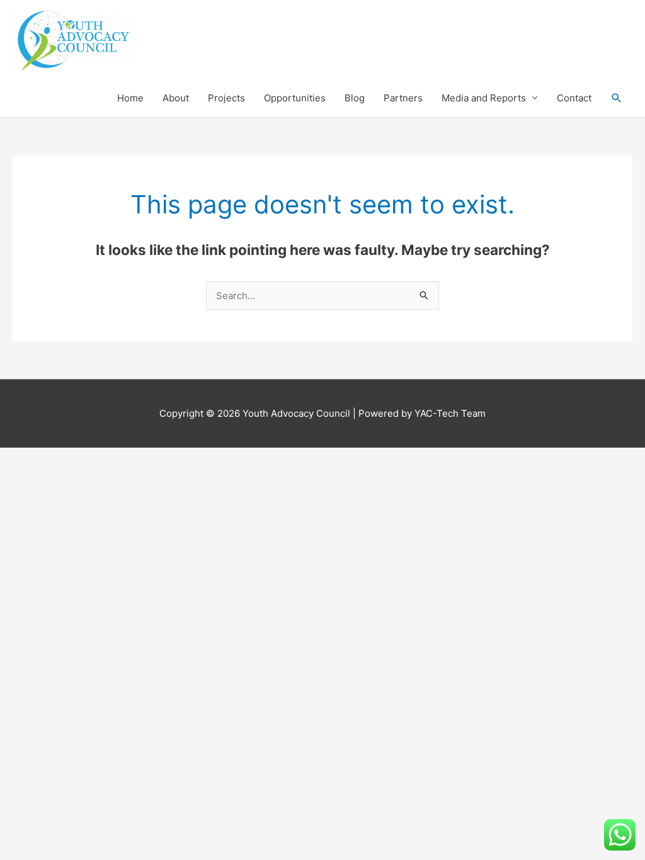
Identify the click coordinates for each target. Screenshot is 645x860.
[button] (616, 98)
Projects (226, 98)
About (176, 98)
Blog (355, 98)
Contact (574, 98)
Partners (403, 98)
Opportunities (295, 98)
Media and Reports (484, 98)
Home (130, 98)
